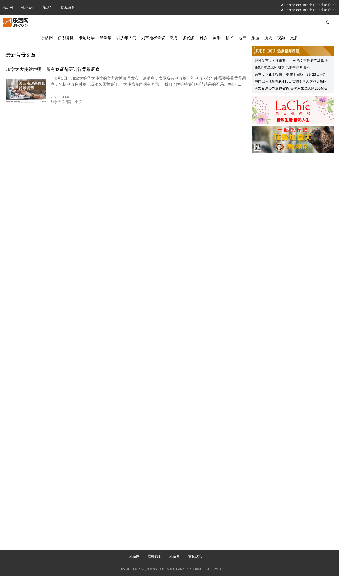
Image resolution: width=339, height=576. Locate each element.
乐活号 (48, 7)
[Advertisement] (293, 186)
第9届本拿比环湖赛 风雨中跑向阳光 (282, 67)
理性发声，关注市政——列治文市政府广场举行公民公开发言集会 (291, 61)
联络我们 (28, 7)
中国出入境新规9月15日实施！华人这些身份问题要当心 (292, 82)
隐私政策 (68, 7)
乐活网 (7, 7)
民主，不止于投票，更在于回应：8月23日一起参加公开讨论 (292, 75)
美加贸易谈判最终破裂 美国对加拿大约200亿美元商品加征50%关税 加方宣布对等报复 (291, 89)
